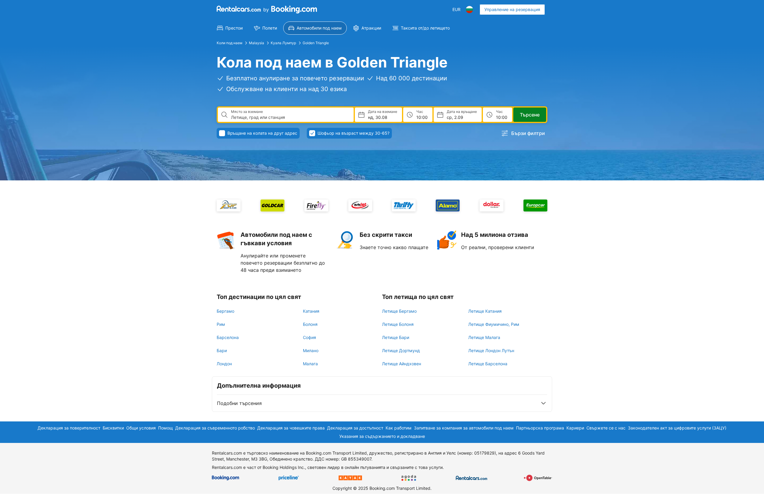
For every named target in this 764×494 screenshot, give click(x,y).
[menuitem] (230, 28)
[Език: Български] (469, 9)
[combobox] (290, 117)
